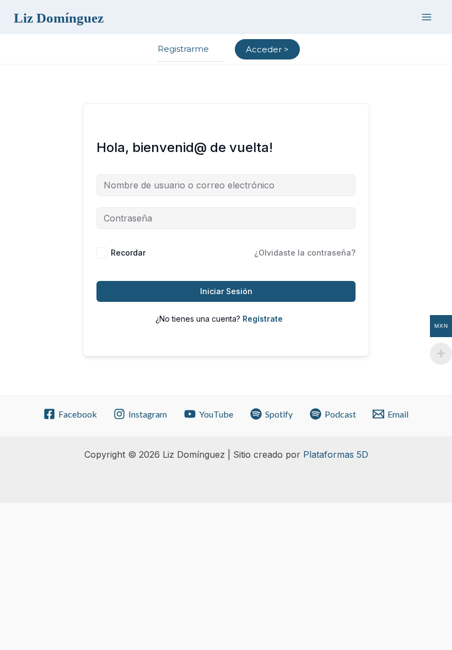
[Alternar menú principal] (426, 16)
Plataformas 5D (335, 454)
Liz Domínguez (59, 17)
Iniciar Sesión (226, 291)
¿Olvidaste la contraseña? (305, 252)
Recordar (128, 252)
